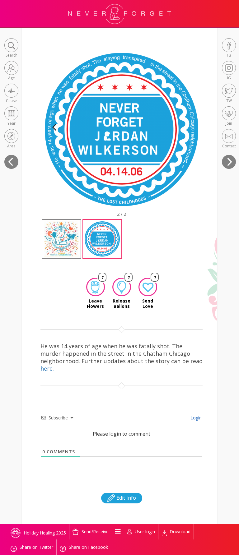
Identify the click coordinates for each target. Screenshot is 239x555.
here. (47, 368)
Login (195, 418)
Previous (54, 135)
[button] (11, 48)
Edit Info (125, 497)
